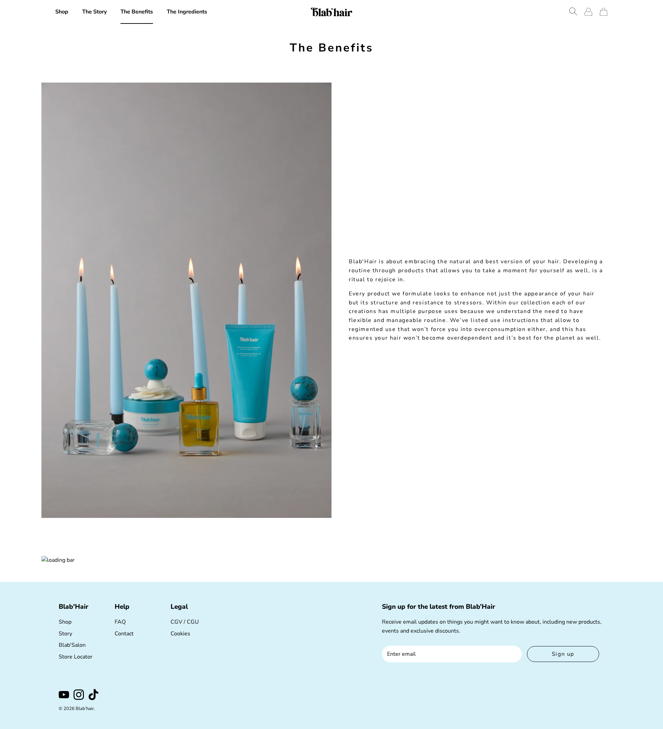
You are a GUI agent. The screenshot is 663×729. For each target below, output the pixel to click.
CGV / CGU (185, 622)
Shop (61, 12)
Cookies (180, 633)
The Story (94, 12)
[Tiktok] (93, 694)
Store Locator (76, 657)
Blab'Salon (72, 645)
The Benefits (137, 12)
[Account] (588, 12)
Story (65, 633)
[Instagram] (79, 694)
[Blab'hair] (331, 11)
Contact (124, 633)
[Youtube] (64, 694)
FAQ (120, 622)
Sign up (563, 654)
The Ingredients (187, 12)
